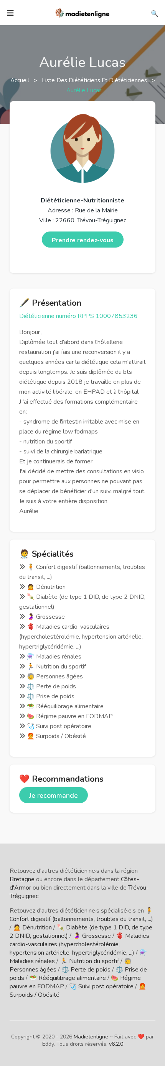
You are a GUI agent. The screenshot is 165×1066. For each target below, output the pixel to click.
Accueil (20, 80)
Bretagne (22, 879)
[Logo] (82, 12)
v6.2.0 (116, 1044)
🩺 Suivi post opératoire (101, 986)
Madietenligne (91, 1036)
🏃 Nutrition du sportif (89, 961)
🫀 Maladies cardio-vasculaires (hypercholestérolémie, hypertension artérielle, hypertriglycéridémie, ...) (79, 944)
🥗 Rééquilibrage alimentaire (67, 978)
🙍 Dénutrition (32, 927)
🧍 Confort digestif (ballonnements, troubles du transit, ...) (81, 914)
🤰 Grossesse (92, 936)
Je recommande (53, 795)
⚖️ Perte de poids (86, 969)
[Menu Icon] (10, 13)
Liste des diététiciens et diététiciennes (95, 80)
